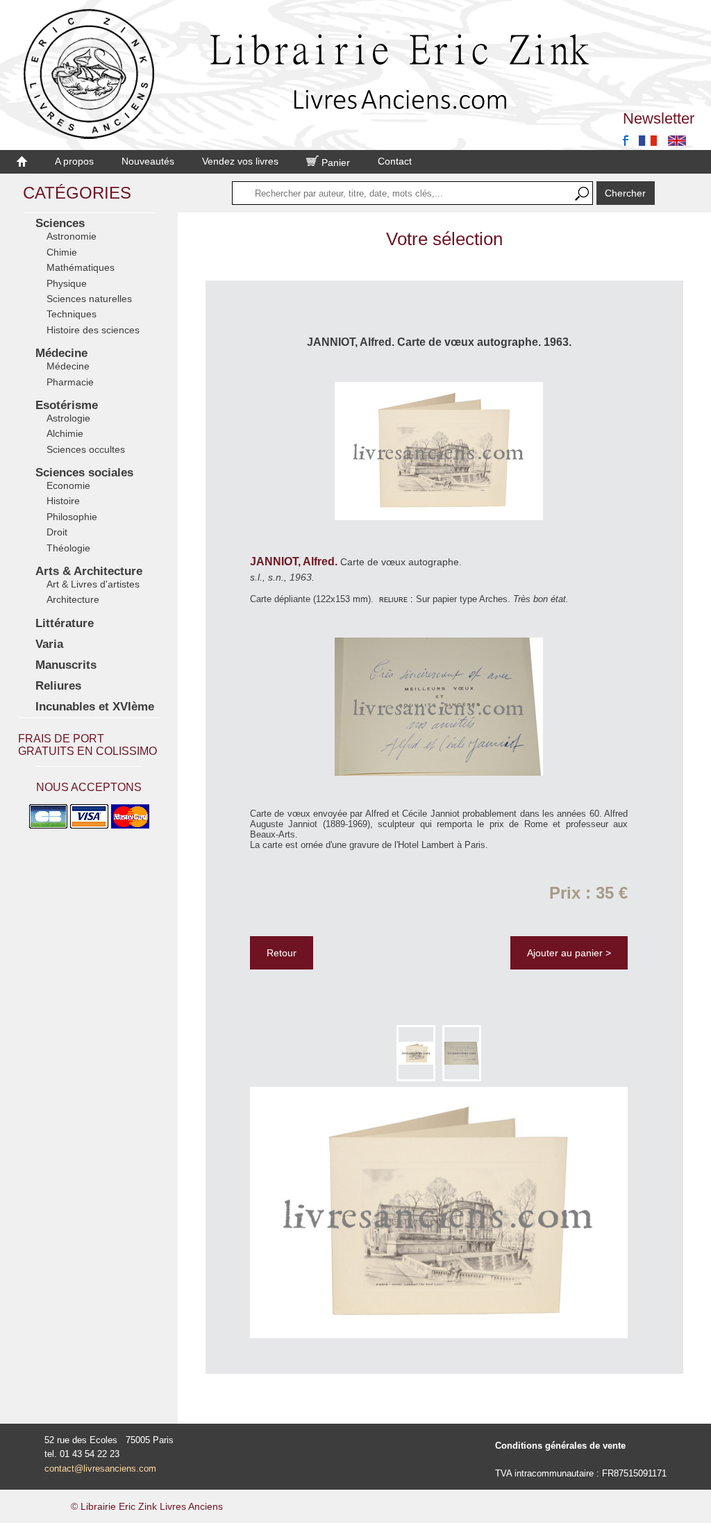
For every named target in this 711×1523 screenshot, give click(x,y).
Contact (395, 161)
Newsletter (658, 118)
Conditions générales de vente (560, 1445)
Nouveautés (148, 161)
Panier (334, 162)
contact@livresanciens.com (100, 1468)
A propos (74, 161)
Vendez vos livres (240, 161)
